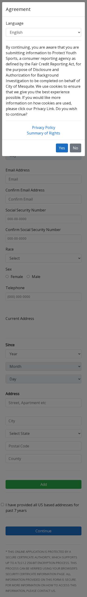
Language (14, 23)
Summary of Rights (43, 133)
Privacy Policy (43, 127)
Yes (62, 148)
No (75, 148)
